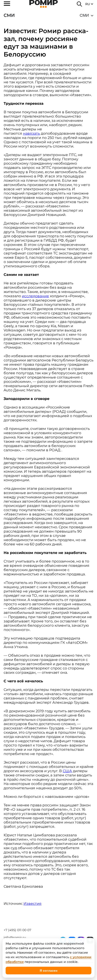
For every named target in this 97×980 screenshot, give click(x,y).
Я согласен (48, 970)
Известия (32, 903)
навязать (31, 133)
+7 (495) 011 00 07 (17, 930)
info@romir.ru (15, 937)
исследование (35, 296)
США (67, 771)
